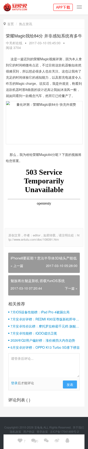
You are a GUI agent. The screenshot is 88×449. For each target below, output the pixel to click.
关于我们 (78, 427)
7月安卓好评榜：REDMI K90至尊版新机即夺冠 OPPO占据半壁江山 (45, 319)
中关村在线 (14, 42)
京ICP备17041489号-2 (64, 431)
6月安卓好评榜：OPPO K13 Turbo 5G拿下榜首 (45, 347)
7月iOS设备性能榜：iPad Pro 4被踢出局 (40, 312)
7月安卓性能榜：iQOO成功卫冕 (34, 333)
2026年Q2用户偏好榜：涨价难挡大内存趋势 (43, 340)
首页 (9, 23)
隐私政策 (16, 431)
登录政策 (43, 431)
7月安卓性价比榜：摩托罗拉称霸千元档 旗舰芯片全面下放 (45, 326)
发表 (70, 384)
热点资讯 (25, 23)
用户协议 (29, 431)
